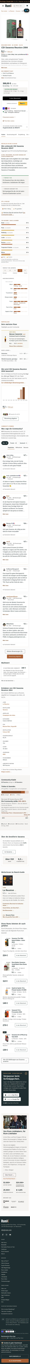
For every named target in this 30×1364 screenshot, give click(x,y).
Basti (7, 496)
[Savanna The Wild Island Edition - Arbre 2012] (7, 942)
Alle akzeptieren (15, 1360)
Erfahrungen (4, 1290)
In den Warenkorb (15, 98)
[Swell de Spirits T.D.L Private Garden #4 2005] (7, 991)
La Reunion (6, 704)
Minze (3, 252)
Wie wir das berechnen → (8, 680)
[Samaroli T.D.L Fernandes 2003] (7, 1013)
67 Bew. (19, 1016)
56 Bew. (19, 972)
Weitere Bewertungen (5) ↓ (15, 651)
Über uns (3, 1288)
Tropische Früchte (10, 247)
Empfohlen (11, 447)
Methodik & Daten (6, 1293)
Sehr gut (9, 51)
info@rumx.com (6, 1230)
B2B (2, 1297)
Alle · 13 (5, 443)
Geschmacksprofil (12, 134)
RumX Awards (5, 1251)
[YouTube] (10, 1234)
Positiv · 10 (13, 443)
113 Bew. (20, 1041)
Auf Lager (7, 93)
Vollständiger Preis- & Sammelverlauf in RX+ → (14, 813)
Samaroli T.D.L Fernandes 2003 (17, 1011)
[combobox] (19, 6)
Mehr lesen (4, 67)
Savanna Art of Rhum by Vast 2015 (19, 1035)
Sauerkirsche (22, 303)
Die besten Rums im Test (7, 1247)
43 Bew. (19, 948)
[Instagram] (6, 1234)
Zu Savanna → (9, 852)
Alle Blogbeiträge (5, 1267)
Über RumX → (9, 1175)
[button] (15, 28)
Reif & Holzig (6, 208)
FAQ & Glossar (5, 1263)
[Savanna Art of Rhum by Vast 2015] (7, 1038)
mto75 (8, 541)
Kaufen (3, 134)
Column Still (6, 732)
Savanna (5, 709)
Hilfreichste (19, 447)
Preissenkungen (5, 1281)
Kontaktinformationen (7, 1313)
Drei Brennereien (8, 910)
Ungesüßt (13, 726)
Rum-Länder (4, 1270)
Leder (6, 237)
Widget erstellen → (6, 771)
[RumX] (8, 6)
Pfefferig (7, 232)
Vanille (20, 286)
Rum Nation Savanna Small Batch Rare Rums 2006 (19, 964)
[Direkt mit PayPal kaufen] (22, 103)
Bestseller (3, 1244)
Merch (3, 1253)
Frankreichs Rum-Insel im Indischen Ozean (13, 904)
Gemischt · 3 (23, 443)
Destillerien (4, 1272)
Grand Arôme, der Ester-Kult (11, 908)
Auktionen (4, 1249)
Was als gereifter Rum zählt (11, 917)
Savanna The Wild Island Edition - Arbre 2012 (18, 940)
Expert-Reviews (5, 1265)
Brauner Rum (6, 45)
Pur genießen (17, 208)
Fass (5, 227)
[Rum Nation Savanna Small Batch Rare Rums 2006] (7, 967)
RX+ (2, 1302)
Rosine (5, 242)
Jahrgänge (4, 1276)
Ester (5, 222)
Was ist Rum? (5, 1261)
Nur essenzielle (15, 1356)
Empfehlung (21, 134)
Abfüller (3, 1274)
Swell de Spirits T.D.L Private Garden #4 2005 (19, 989)
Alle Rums (4, 1242)
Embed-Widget (5, 1299)
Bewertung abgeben (10, 418)
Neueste (26, 447)
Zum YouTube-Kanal (9, 1178)
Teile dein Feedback (6, 1311)
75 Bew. (19, 994)
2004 (4, 754)
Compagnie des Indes (9, 715)
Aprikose (16, 303)
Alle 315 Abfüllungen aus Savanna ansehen (15, 1060)
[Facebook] (2, 1234)
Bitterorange (17, 304)
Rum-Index (4, 1279)
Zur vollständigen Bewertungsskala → (13, 382)
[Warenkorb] (27, 5)
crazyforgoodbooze (12, 596)
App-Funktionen (5, 1295)
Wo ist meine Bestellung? (8, 1309)
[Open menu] (3, 6)
